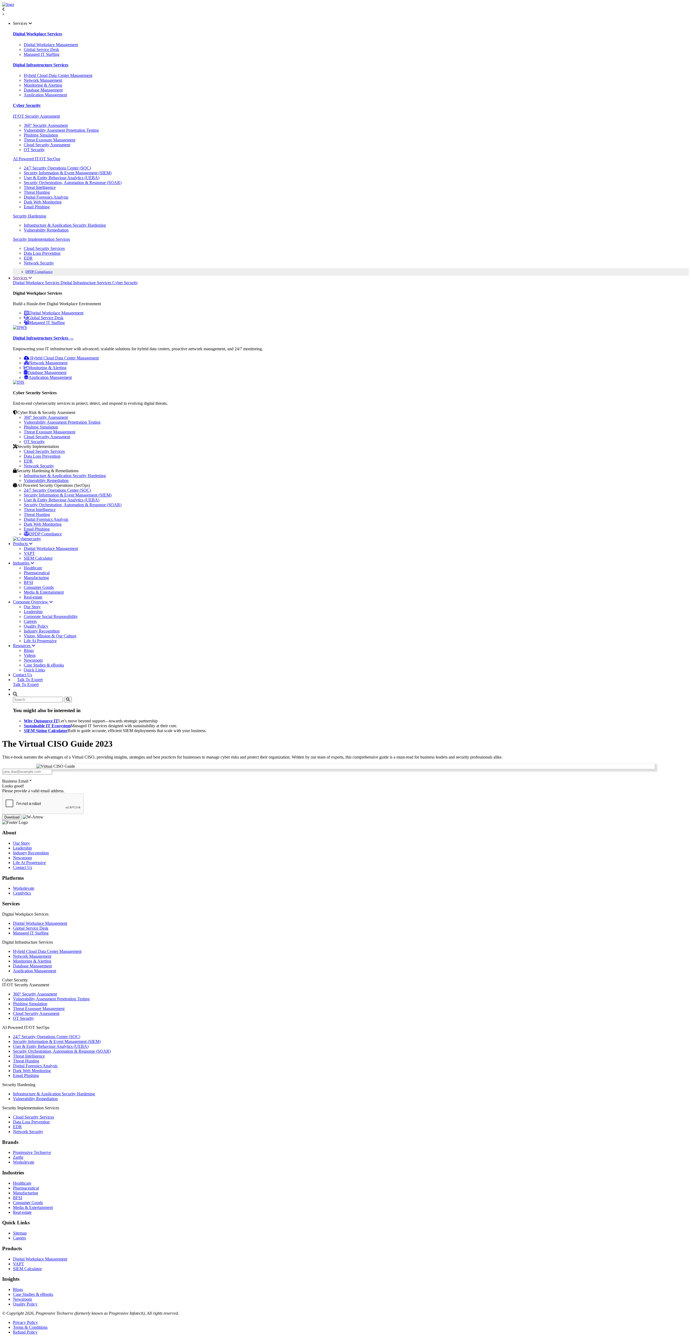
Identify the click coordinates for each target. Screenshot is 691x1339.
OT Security (34, 149)
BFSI (28, 582)
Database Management (43, 90)
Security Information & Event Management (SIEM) (67, 173)
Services (20, 278)
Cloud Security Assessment (47, 144)
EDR (28, 258)
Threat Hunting (37, 192)
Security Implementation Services (41, 239)
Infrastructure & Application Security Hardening (65, 225)
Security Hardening (29, 216)
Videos (30, 655)
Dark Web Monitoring (43, 202)
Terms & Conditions (30, 1327)
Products (21, 543)
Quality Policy (36, 626)
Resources (22, 645)
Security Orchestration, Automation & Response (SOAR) (72, 182)
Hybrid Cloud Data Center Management (58, 75)
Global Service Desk (41, 49)
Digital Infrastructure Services (40, 65)
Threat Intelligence (40, 187)
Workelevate (23, 888)
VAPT (29, 553)
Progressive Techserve (32, 1152)
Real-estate (33, 597)
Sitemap (20, 1233)
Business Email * (17, 781)
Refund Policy (25, 1332)
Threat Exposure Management (49, 140)
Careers (30, 621)
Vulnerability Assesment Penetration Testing (61, 130)
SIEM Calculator (38, 558)
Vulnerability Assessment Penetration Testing (62, 422)
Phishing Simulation (41, 135)
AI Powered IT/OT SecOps (36, 159)
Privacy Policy (25, 1322)
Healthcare (33, 568)
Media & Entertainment (44, 592)
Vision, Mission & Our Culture (50, 636)
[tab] (36, 282)
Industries (22, 563)
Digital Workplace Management (51, 44)
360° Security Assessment (46, 125)
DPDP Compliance (39, 272)
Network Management (43, 80)
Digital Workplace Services (37, 34)
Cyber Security (27, 105)
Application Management (45, 95)
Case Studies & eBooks (44, 665)
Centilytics (22, 893)
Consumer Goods (39, 587)
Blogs (29, 650)
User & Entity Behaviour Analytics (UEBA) (61, 177)
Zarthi (18, 1157)
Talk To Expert (30, 679)
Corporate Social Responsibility (51, 616)
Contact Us (22, 674)
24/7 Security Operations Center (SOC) (57, 168)
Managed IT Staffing (41, 54)
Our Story (32, 606)
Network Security (39, 263)
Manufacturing (36, 577)
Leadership (33, 611)
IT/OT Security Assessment (36, 116)
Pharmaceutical (37, 572)
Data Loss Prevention (42, 253)
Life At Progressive (40, 640)
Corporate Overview (31, 602)
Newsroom (33, 660)
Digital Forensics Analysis (46, 197)
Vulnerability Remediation (46, 230)
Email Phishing (37, 207)
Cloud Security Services (44, 248)
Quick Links (34, 670)
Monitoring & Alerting (43, 85)
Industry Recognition (42, 631)
